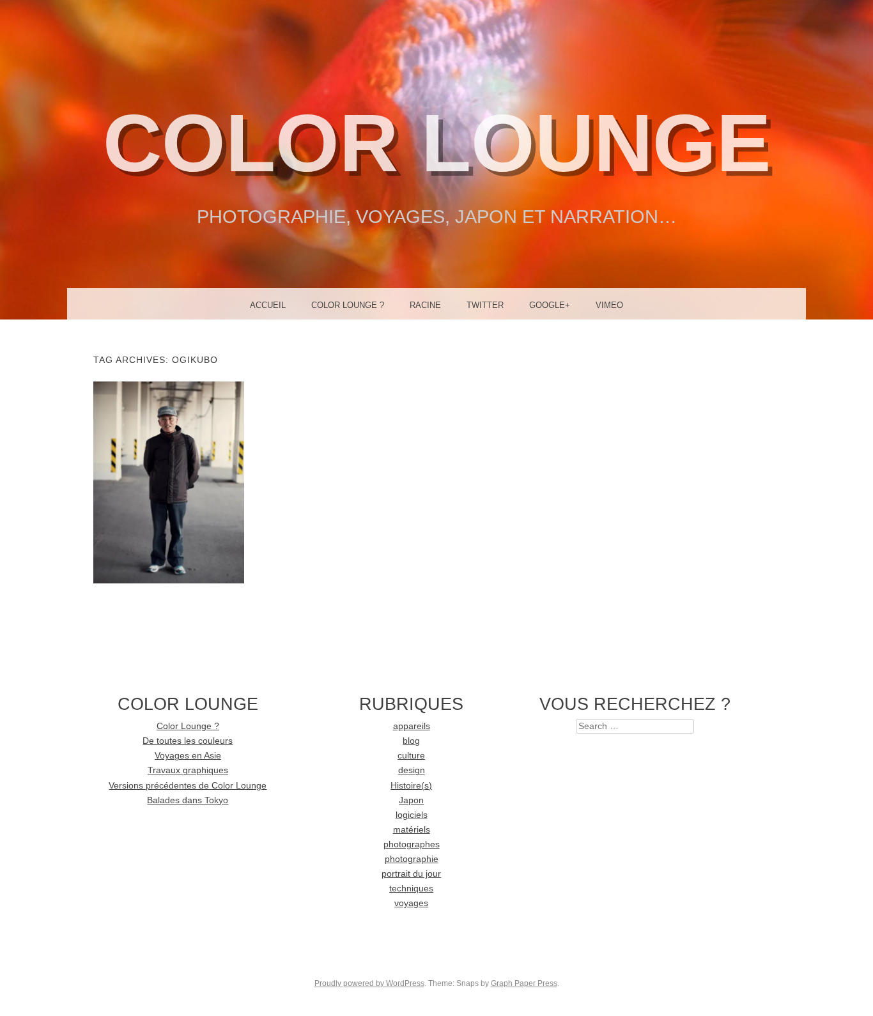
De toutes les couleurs (188, 741)
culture (411, 755)
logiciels (412, 815)
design (411, 770)
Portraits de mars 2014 (168, 482)
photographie (411, 859)
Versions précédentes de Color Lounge (188, 785)
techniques (411, 888)
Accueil (268, 305)
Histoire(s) (411, 785)
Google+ (549, 305)
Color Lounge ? (347, 305)
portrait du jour (411, 874)
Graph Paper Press (524, 983)
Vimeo (609, 305)
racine (425, 305)
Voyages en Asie (188, 755)
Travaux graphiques (188, 770)
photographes (411, 844)
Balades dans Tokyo (187, 800)
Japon (411, 800)
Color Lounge (437, 143)
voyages (411, 903)
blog (411, 741)
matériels (411, 830)
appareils (411, 726)
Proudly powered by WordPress (369, 983)
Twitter (485, 305)
